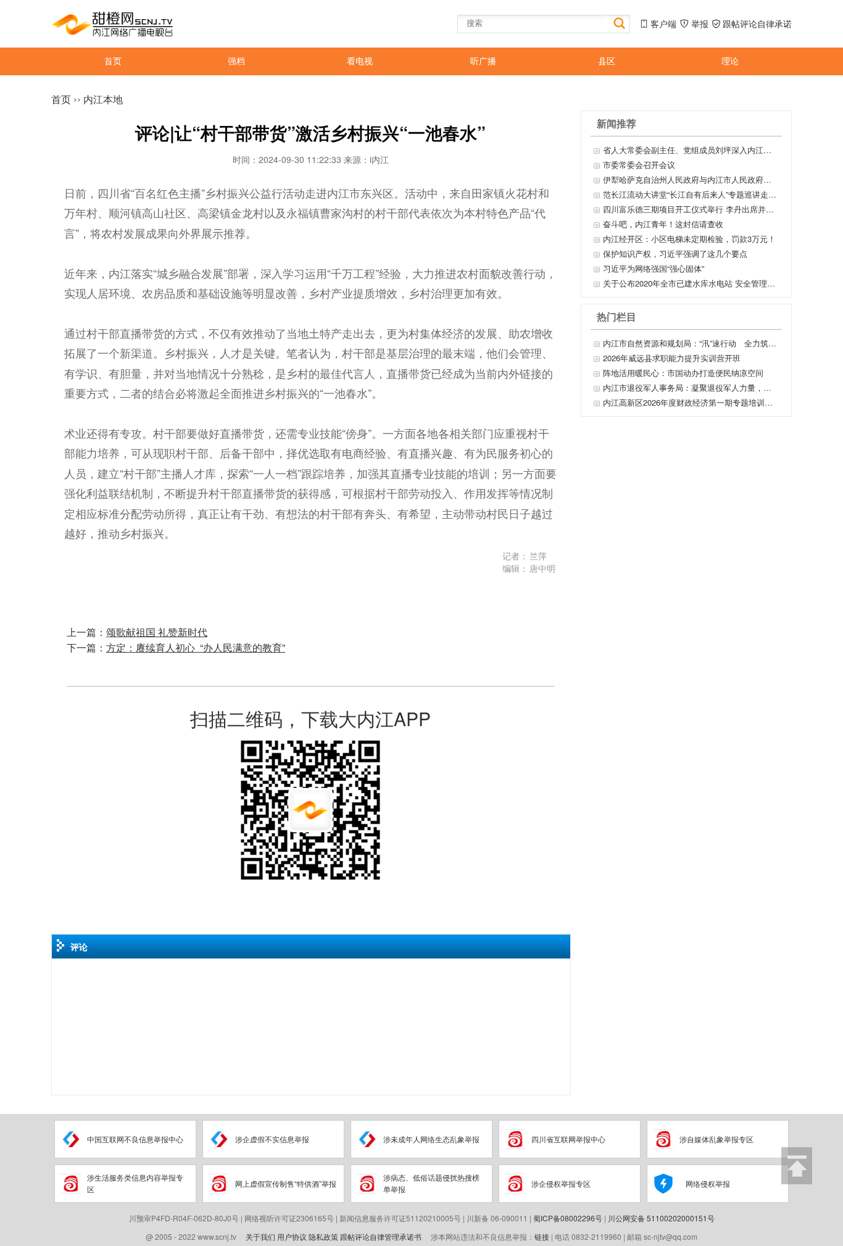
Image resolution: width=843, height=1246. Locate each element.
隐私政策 (323, 1236)
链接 (541, 1236)
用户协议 (292, 1236)
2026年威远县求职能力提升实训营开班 (672, 358)
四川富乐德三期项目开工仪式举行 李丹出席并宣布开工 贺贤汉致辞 (691, 209)
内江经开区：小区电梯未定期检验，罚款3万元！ (689, 239)
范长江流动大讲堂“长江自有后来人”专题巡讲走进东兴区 (691, 194)
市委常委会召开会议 (639, 164)
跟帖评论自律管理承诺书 (381, 1236)
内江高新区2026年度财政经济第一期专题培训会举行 (691, 402)
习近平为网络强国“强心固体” (653, 268)
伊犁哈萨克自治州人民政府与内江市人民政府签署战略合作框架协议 (691, 179)
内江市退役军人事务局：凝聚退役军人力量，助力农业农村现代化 (691, 387)
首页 (61, 99)
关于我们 (260, 1236)
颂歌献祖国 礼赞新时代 (156, 632)
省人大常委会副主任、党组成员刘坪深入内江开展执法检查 (691, 150)
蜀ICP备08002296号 (567, 1218)
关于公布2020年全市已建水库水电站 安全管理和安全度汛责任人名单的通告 (691, 283)
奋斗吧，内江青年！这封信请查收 (663, 224)
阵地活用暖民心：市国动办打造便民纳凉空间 (683, 372)
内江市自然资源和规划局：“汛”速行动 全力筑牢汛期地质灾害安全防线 (691, 343)
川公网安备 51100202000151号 (661, 1218)
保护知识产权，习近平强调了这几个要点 (675, 253)
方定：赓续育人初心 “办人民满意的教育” (195, 647)
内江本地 (103, 99)
